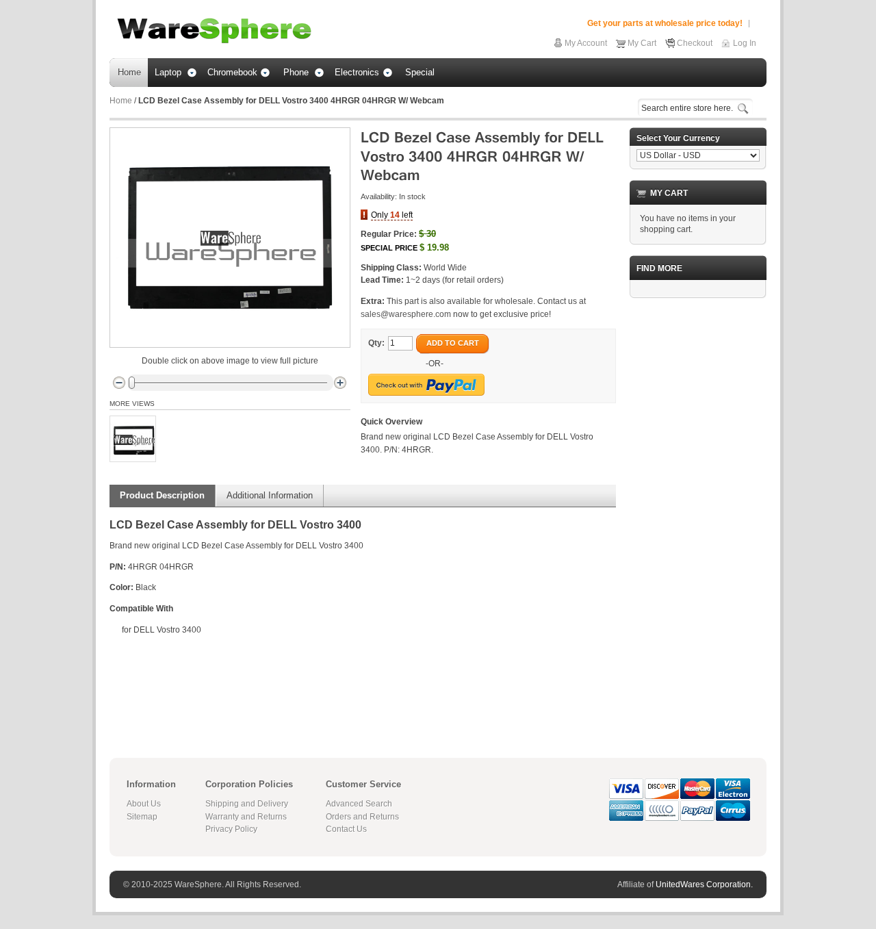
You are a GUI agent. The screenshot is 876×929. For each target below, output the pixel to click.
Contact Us (346, 829)
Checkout (694, 43)
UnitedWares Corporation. (704, 884)
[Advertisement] (698, 514)
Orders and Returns (362, 817)
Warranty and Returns (246, 817)
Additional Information (270, 495)
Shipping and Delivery (246, 804)
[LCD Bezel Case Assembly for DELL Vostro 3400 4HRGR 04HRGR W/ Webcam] (133, 439)
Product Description (162, 495)
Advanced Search (359, 804)
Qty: (376, 343)
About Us (144, 804)
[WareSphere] (214, 30)
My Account (586, 43)
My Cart (642, 43)
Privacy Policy (231, 829)
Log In (744, 43)
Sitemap (142, 817)
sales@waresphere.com (406, 314)
